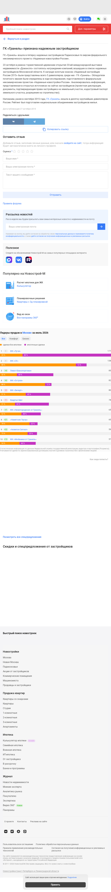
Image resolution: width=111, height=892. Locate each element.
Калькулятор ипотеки (19, 740)
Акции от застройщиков (16, 671)
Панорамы (8, 810)
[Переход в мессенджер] (25, 831)
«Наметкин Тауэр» (19, 420)
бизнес (26, 339)
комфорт (14, 339)
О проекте (9, 821)
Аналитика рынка (12, 791)
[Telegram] (34, 121)
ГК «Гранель (52, 99)
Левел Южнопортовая (20, 371)
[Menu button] (98, 19)
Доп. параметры (87, 29)
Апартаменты (10, 726)
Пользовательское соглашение (18, 844)
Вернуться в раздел (18, 38)
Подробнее (72, 877)
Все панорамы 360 (27, 317)
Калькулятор (24, 286)
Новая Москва (11, 662)
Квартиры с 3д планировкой (32, 301)
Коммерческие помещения (17, 676)
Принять (55, 884)
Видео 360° (12, 805)
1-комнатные (10, 712)
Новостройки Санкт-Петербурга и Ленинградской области (31, 871)
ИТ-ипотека (9, 754)
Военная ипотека (12, 750)
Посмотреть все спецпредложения (22, 537)
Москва (7, 657)
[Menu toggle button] (105, 19)
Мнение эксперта (12, 786)
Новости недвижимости (16, 782)
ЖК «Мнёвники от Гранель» (23, 439)
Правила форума (12, 203)
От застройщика (12, 759)
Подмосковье (10, 666)
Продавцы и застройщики (17, 685)
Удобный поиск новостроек (21, 29)
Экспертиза (9, 800)
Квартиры (8, 703)
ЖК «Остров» (16, 380)
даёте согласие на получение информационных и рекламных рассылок (60, 236)
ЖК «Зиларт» (16, 390)
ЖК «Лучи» (15, 351)
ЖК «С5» (14, 361)
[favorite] (74, 19)
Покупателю (9, 796)
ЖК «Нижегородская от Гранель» (26, 410)
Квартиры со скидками (15, 699)
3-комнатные (10, 722)
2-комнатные (10, 717)
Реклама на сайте (38, 821)
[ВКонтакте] (13, 121)
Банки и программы (14, 768)
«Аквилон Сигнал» (19, 429)
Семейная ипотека (13, 745)
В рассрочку (9, 763)
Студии (7, 708)
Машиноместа (10, 680)
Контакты (22, 821)
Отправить (55, 194)
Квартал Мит (16, 400)
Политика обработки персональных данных (57, 844)
